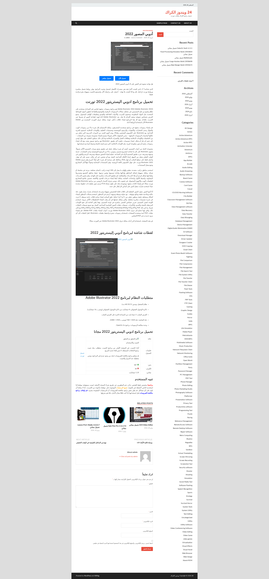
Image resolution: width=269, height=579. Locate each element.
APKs (190, 157)
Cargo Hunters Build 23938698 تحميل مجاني (176, 61)
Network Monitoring (184, 353)
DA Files (189, 203)
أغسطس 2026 (187, 94)
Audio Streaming (186, 171)
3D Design (188, 128)
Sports (189, 492)
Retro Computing (186, 435)
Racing (189, 417)
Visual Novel (187, 550)
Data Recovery (187, 210)
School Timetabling (185, 453)
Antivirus (189, 153)
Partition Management (184, 364)
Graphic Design (186, 310)
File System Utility (185, 275)
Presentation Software (184, 400)
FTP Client (188, 303)
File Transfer (187, 278)
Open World (187, 360)
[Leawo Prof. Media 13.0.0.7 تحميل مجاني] (88, 415)
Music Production (185, 346)
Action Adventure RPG (183, 139)
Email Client (187, 250)
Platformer (188, 396)
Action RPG (188, 142)
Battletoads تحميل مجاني (183, 58)
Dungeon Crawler (185, 242)
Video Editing (187, 532)
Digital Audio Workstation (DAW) (180, 228)
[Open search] (76, 23)
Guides (189, 314)
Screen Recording (185, 460)
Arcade (189, 164)
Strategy (189, 496)
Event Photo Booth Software (181, 253)
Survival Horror (186, 503)
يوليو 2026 (188, 97)
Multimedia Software (184, 342)
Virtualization (187, 542)
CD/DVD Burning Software (182, 192)
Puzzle (190, 414)
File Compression (186, 264)
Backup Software (186, 175)
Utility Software (186, 525)
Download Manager (185, 235)
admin (128, 37)
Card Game (188, 185)
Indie (190, 321)
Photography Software (184, 392)
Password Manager (185, 371)
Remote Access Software (183, 425)
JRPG (190, 325)
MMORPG (188, 339)
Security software (185, 467)
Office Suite (188, 357)
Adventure (188, 150)
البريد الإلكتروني (147, 521)
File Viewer (188, 285)
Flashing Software (185, 292)
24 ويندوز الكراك (178, 12)
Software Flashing (185, 485)
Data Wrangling (186, 217)
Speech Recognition (185, 489)
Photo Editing (187, 385)
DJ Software (187, 232)
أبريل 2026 (188, 104)
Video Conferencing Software (181, 528)
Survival (189, 500)
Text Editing (188, 514)
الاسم (151, 512)
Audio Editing (187, 167)
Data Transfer (187, 214)
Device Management (184, 225)
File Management (186, 267)
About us (188, 23)
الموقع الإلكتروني (148, 531)
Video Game (187, 535)
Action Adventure (185, 135)
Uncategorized (148, 30)
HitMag (96, 576)
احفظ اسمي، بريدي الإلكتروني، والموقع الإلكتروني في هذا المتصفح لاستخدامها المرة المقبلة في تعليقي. (123, 543)
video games (187, 539)
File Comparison (186, 260)
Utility (190, 521)
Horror (189, 317)
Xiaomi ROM (187, 560)
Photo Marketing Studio (183, 389)
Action (189, 132)
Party (190, 367)
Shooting (189, 475)
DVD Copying (187, 246)
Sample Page (162, 23)
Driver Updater (186, 239)
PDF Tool (189, 378)
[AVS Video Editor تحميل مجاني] (141, 415)
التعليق (150, 483)
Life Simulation (186, 328)
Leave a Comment (136, 37)
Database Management (183, 221)
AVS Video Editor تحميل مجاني (141, 425)
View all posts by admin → (128, 456)
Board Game (187, 178)
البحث (191, 31)
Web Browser (187, 553)
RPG (190, 446)
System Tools (187, 507)
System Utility (187, 510)
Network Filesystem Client (182, 350)
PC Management (186, 375)
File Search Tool (186, 271)
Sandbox (189, 450)
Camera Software (185, 182)
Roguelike (188, 442)
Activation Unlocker (184, 146)
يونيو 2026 (188, 101)
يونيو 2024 (188, 108)
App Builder (188, 160)
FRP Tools (188, 300)
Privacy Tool (187, 403)
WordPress (87, 576)
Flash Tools (188, 289)
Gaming (189, 307)
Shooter (189, 471)
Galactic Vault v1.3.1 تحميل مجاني (180, 48)
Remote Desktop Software (182, 428)
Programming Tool (185, 410)
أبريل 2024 (188, 115)
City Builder (188, 196)
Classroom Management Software (179, 200)
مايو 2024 (188, 111)
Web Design (187, 557)
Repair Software (186, 432)
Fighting (189, 257)
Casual (189, 189)
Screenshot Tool (186, 464)
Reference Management (183, 421)
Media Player (187, 332)
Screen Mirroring (186, 457)
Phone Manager (186, 382)
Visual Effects (187, 546)
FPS (190, 296)
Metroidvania (187, 335)
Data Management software (182, 207)
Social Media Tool (185, 482)
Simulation (188, 478)
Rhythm (189, 439)
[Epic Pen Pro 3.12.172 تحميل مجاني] (114, 416)
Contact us (175, 23)
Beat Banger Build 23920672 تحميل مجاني (177, 65)
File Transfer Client (185, 282)
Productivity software (184, 407)
